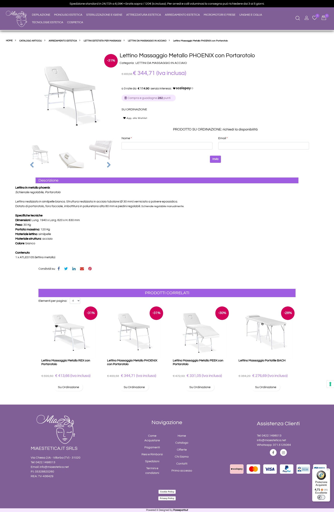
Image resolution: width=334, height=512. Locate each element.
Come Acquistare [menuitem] (152, 438)
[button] (70, 95)
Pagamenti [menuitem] (152, 447)
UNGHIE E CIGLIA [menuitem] (250, 14)
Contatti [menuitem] (181, 463)
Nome (127, 138)
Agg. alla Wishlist (136, 118)
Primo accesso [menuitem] (181, 470)
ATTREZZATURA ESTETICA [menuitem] (143, 14)
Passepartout (180, 510)
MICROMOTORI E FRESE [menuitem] (219, 14)
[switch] (321, 497)
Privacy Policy (167, 498)
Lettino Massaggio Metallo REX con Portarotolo (65, 362)
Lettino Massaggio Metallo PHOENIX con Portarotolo (132, 362)
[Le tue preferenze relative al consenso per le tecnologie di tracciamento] (330, 384)
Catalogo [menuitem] (181, 442)
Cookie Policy (167, 491)
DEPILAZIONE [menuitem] (41, 14)
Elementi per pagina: (52, 300)
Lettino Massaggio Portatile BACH (262, 360)
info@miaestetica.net (54, 466)
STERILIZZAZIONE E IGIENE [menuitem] (104, 14)
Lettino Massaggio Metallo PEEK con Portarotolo (198, 362)
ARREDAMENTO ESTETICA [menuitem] (182, 14)
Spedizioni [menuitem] (152, 461)
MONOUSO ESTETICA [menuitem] (68, 14)
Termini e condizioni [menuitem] (152, 470)
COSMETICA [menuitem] (75, 22)
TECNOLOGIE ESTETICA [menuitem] (47, 22)
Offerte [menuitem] (182, 449)
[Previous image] (32, 165)
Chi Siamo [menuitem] (182, 456)
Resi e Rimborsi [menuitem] (152, 454)
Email (223, 138)
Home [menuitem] (182, 435)
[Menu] (327, 470)
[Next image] (109, 165)
